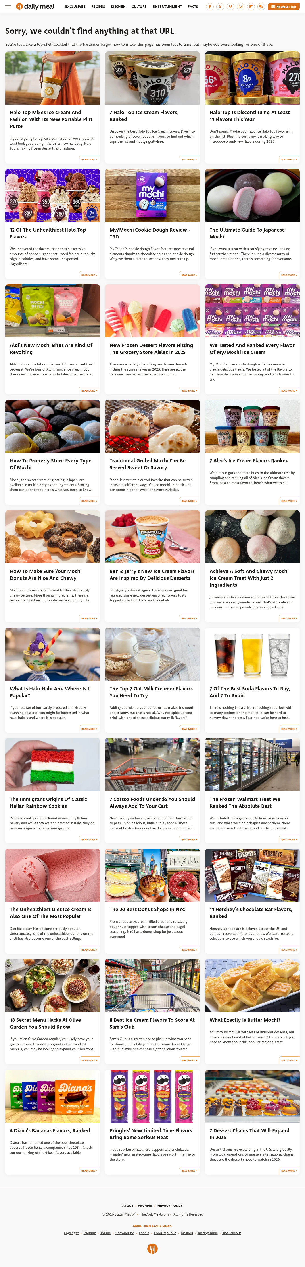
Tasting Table (208, 1233)
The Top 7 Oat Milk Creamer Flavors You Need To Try (151, 692)
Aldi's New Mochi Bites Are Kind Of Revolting (51, 349)
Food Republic (165, 1233)
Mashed (187, 1233)
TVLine (105, 1233)
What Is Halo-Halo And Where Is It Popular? (50, 692)
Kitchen (118, 6)
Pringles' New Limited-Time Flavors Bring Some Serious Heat (151, 1134)
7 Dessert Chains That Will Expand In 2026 (250, 1134)
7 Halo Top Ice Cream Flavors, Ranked (144, 116)
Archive (145, 1205)
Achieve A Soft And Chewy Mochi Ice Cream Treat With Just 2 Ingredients (249, 578)
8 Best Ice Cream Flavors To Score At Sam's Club (152, 1023)
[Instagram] (240, 6)
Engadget (71, 1233)
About (128, 1205)
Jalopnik (90, 1233)
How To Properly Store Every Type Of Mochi (51, 464)
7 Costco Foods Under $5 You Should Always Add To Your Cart (152, 803)
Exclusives (75, 6)
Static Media (124, 1214)
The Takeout (231, 1233)
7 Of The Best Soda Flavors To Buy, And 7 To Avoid (250, 692)
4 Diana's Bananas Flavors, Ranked (50, 1130)
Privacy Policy (170, 1205)
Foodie (144, 1233)
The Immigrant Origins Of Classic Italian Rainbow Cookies (48, 803)
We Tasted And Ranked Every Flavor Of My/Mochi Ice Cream (252, 349)
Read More (88, 159)
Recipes (98, 6)
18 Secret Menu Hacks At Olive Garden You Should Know (45, 1023)
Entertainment (167, 6)
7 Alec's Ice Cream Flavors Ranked (249, 460)
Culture (139, 6)
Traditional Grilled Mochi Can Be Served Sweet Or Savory (148, 464)
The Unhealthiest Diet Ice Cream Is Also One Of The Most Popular (50, 913)
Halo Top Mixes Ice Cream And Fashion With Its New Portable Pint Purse (51, 119)
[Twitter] (220, 6)
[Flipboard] (251, 6)
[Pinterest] (230, 6)
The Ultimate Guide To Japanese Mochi (247, 233)
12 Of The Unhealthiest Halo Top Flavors (48, 233)
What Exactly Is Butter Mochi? (245, 1020)
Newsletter (286, 6)
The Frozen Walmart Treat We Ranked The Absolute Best (245, 803)
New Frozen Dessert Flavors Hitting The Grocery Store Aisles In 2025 (151, 349)
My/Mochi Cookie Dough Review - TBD (150, 233)
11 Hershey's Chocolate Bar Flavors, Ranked (251, 913)
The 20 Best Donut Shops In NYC (147, 909)
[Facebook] (210, 6)
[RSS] (261, 6)
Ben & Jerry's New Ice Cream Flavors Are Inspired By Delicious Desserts (152, 575)
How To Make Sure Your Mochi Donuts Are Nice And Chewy (46, 575)
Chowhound (124, 1233)
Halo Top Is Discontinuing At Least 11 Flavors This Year (250, 116)
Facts (193, 6)
